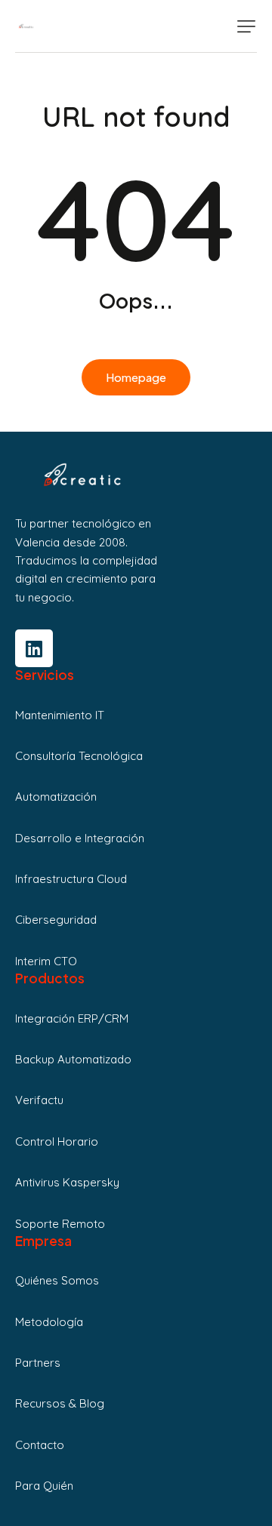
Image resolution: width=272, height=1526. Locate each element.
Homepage (136, 377)
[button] (246, 26)
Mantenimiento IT (59, 715)
